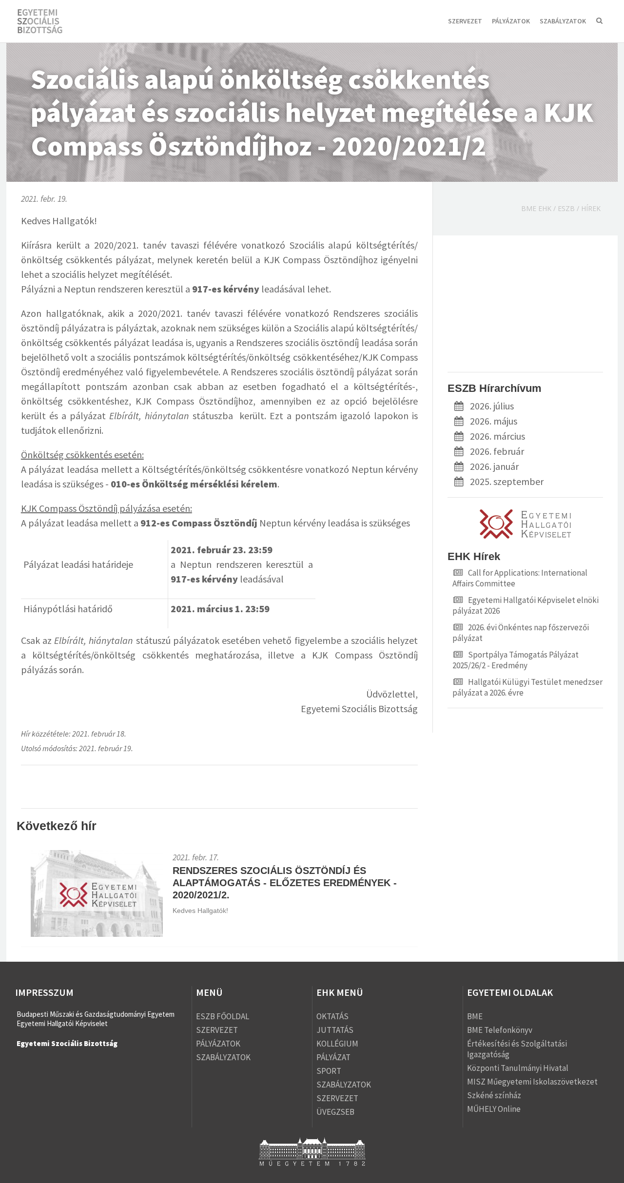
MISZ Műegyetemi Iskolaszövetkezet (532, 1081)
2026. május (493, 421)
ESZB (566, 208)
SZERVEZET (465, 21)
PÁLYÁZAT (333, 1057)
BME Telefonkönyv (499, 1030)
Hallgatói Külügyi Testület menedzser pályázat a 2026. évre (527, 687)
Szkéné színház (494, 1095)
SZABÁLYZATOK (563, 21)
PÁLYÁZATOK (511, 21)
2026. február (497, 451)
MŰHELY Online (494, 1109)
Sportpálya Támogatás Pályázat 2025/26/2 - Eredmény (515, 660)
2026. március (497, 436)
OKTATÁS (332, 1016)
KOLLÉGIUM (337, 1043)
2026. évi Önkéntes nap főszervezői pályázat (520, 632)
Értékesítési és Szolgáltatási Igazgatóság (517, 1049)
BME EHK (536, 208)
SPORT (328, 1071)
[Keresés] (599, 21)
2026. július (492, 406)
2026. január (494, 466)
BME (475, 1016)
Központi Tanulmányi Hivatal (517, 1068)
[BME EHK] (525, 537)
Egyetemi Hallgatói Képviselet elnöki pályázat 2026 (525, 605)
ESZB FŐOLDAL (222, 1016)
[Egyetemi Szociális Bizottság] (49, 21)
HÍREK (591, 208)
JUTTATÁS (334, 1030)
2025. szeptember (507, 481)
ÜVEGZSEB (335, 1111)
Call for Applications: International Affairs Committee (519, 578)
